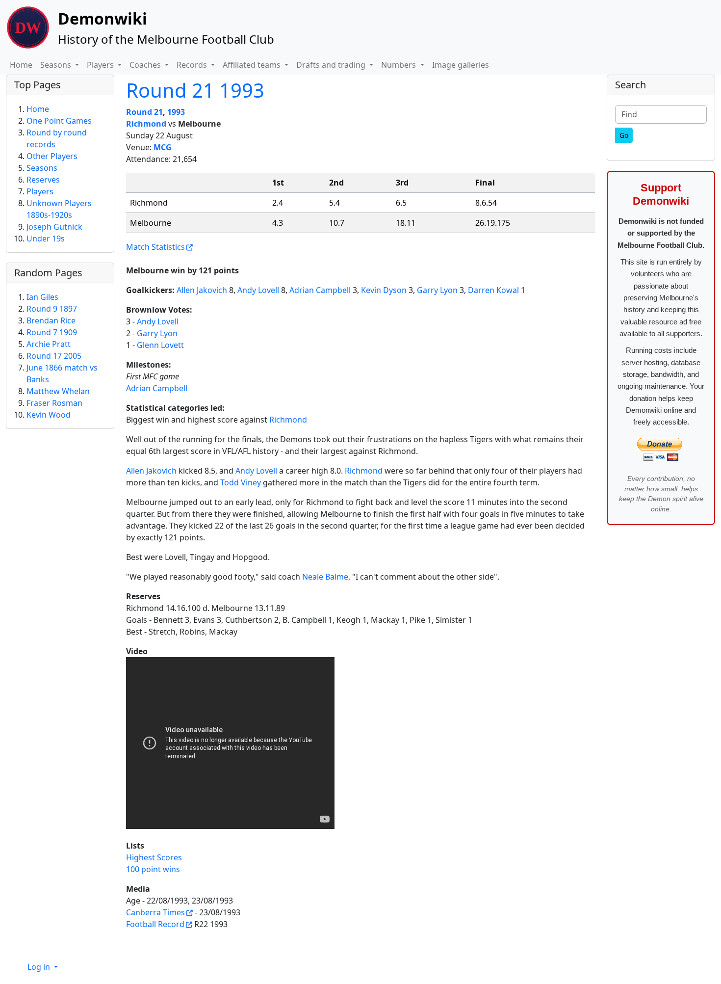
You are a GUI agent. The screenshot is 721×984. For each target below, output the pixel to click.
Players (39, 191)
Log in (39, 966)
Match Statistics (155, 246)
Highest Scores (154, 857)
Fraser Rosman (54, 403)
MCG (163, 147)
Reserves (43, 179)
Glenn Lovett (160, 345)
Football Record (155, 924)
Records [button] (193, 64)
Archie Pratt (48, 344)
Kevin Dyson (384, 290)
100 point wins (153, 869)
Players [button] (101, 64)
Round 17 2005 (53, 355)
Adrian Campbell (320, 290)
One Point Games (59, 120)
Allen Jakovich (202, 290)
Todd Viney (240, 482)
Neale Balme (325, 576)
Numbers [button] (399, 64)
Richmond (146, 123)
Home (21, 64)
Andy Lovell (258, 290)
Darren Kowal (493, 290)
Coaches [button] (146, 64)
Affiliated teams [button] (253, 64)
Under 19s (45, 238)
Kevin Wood (48, 414)
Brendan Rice (51, 320)
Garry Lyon (437, 290)
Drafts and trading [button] (331, 64)
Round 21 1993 (195, 90)
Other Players (51, 156)
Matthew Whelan (58, 391)
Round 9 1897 (51, 308)
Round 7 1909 (51, 332)
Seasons (41, 167)
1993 (176, 111)
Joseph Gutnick (54, 226)
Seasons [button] (56, 64)
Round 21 (144, 111)
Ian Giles (42, 297)
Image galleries (460, 64)
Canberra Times (155, 912)
